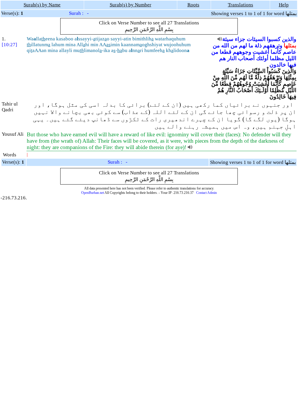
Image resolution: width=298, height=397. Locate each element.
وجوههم (242, 52)
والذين (289, 39)
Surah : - (79, 13)
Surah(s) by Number (130, 5)
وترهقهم (272, 45)
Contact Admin (206, 193)
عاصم (289, 52)
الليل (290, 58)
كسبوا (274, 39)
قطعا (225, 52)
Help (284, 5)
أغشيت (261, 52)
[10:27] (9, 44)
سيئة (227, 39)
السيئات (256, 39)
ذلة (258, 45)
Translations (240, 5)
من (233, 45)
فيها (292, 65)
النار (232, 58)
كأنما (276, 52)
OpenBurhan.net (92, 193)
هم (222, 58)
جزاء (240, 39)
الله (225, 45)
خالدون (277, 65)
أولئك (262, 58)
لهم (243, 45)
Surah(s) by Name (42, 5)
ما (251, 45)
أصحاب (246, 58)
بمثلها (290, 45)
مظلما (277, 58)
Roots (193, 5)
